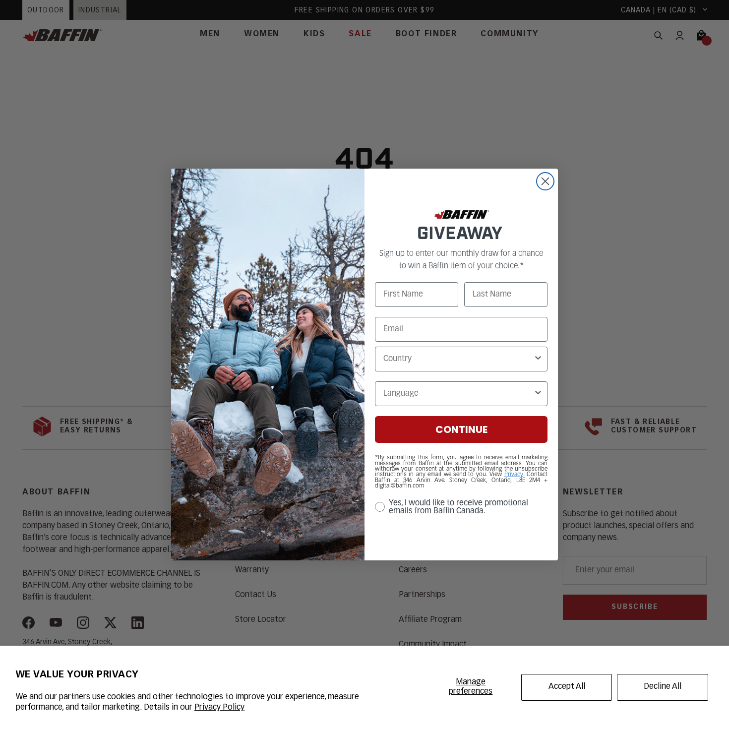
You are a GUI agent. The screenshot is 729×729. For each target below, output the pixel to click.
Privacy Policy (219, 708)
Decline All (662, 687)
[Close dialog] (545, 181)
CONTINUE (461, 429)
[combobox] (458, 359)
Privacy (513, 474)
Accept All (566, 687)
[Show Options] (538, 359)
